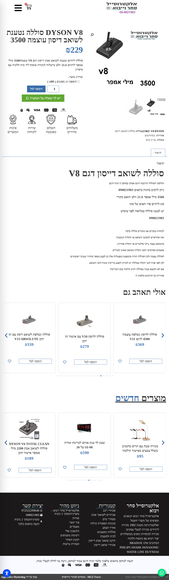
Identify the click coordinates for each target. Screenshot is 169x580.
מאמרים (74, 526)
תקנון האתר (72, 539)
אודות (75, 518)
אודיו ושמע (108, 527)
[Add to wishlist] (120, 362)
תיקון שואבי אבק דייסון (102, 540)
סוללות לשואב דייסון (125, 131)
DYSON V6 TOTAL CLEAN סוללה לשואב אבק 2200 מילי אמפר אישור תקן (85, 448)
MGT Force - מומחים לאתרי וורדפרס (81, 577)
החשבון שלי (72, 531)
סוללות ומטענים (106, 532)
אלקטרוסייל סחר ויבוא (143, 508)
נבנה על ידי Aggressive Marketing (19, 577)
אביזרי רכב (109, 510)
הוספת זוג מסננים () (62, 81)
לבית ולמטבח (107, 536)
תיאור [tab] (157, 152)
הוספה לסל (36, 89)
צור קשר (74, 522)
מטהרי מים (109, 519)
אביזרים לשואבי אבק (103, 514)
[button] (92, 35)
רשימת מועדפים (69, 535)
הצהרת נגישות (71, 544)
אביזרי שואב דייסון (104, 545)
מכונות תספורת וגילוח (102, 523)
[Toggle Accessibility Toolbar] (6, 573)
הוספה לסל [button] (146, 362)
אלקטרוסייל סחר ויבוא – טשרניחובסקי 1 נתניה (65, 512)
